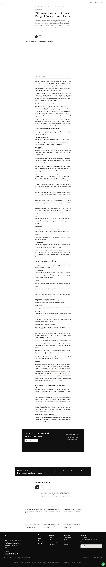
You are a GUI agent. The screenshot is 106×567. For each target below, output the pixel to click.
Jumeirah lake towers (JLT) (18, 565)
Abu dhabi (25, 565)
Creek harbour (59, 563)
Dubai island (65, 563)
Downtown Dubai (70, 563)
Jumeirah (49, 563)
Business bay (16, 562)
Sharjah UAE (30, 565)
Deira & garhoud (77, 563)
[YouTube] (6, 554)
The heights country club (66, 562)
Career (65, 537)
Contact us (51, 537)
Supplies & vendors (67, 540)
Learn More (68, 442)
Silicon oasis (21, 562)
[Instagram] (14, 554)
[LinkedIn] (10, 554)
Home (36, 6)
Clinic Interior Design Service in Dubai (58, 371)
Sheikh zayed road (27, 562)
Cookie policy (93, 557)
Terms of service (86, 557)
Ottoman (60, 332)
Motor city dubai (32, 563)
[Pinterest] (17, 554)
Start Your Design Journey (31, 440)
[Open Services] (98, 2)
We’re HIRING (69, 537)
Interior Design (41, 6)
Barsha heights (54, 562)
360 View (66, 544)
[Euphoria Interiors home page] (13, 536)
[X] (12, 554)
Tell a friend (66, 542)
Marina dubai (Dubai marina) (18, 563)
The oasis (44, 562)
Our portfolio (51, 540)
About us (50, 539)
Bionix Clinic (48, 343)
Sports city (60, 562)
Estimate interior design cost (54, 542)
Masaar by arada (83, 563)
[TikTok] (16, 554)
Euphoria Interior (65, 93)
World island (39, 562)
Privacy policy (99, 557)
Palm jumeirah (34, 562)
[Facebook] (8, 554)
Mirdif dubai (74, 562)
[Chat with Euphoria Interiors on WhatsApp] (103, 564)
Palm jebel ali (54, 563)
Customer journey (52, 544)
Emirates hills (79, 562)
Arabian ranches (26, 563)
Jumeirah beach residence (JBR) (41, 563)
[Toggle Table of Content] (69, 77)
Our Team (66, 539)
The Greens (49, 562)
